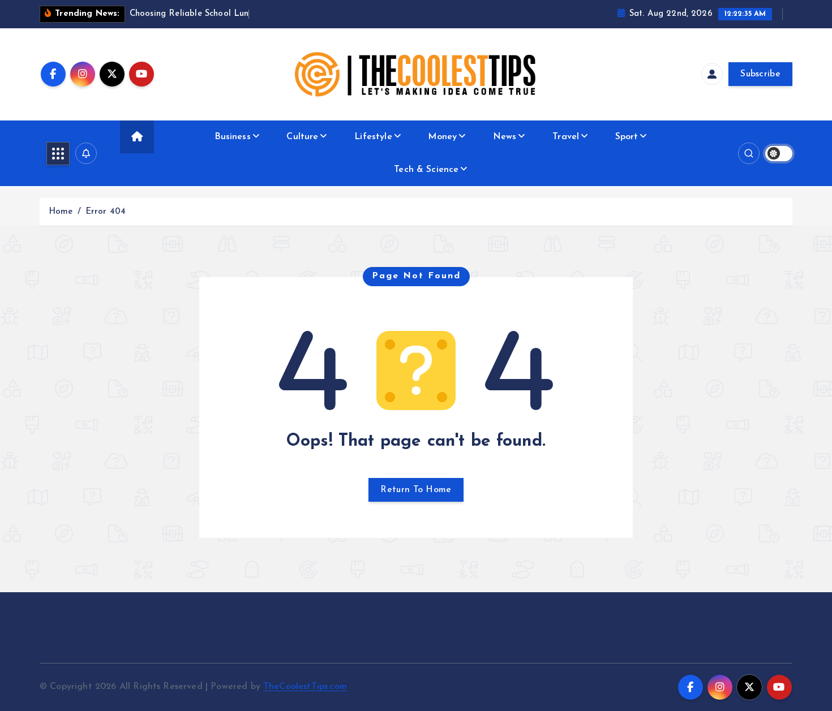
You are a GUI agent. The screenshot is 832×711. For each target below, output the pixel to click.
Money (442, 136)
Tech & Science (426, 169)
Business (233, 136)
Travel (565, 136)
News (505, 136)
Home (61, 212)
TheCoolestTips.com (305, 686)
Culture (302, 136)
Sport (626, 136)
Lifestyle (373, 136)
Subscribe (760, 74)
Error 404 (105, 212)
